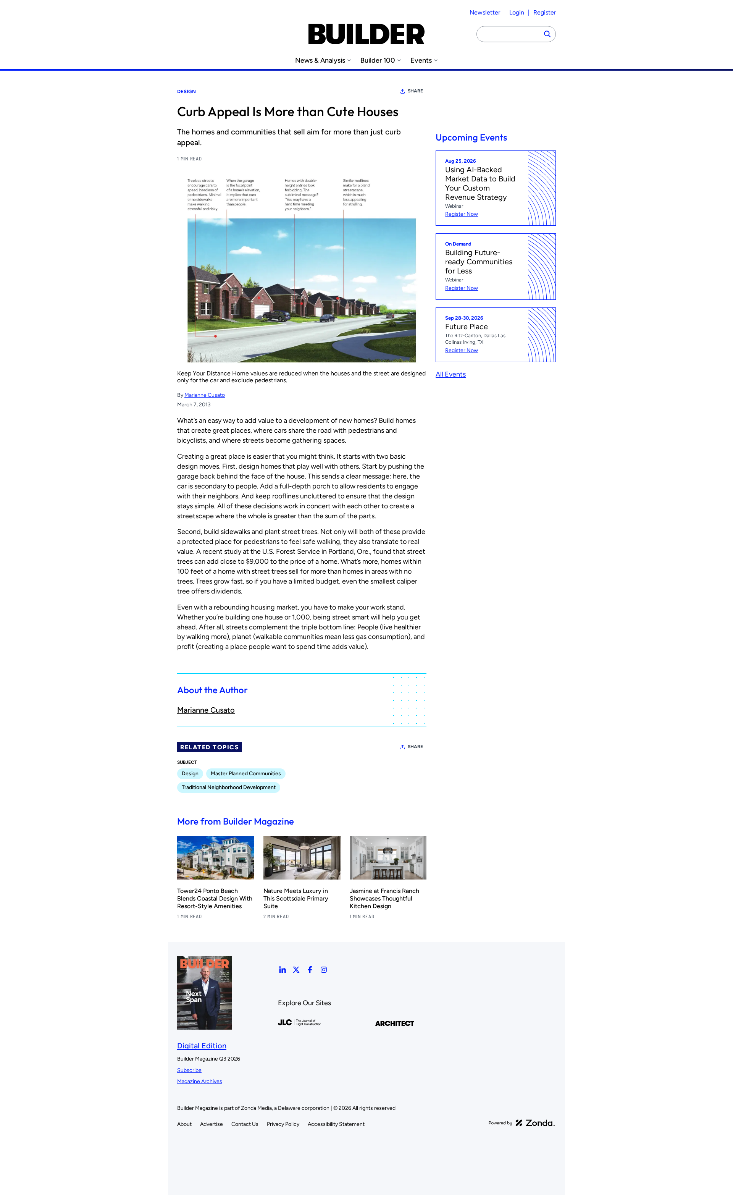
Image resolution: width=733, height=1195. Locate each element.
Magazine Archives (199, 1081)
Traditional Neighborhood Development (229, 787)
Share (415, 91)
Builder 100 (377, 61)
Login (516, 12)
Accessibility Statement (336, 1124)
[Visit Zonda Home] (522, 1123)
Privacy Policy (283, 1124)
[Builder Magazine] (366, 34)
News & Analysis (320, 61)
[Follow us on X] (296, 969)
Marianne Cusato (204, 395)
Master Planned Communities (246, 773)
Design (186, 91)
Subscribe (189, 1070)
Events (421, 61)
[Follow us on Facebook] (310, 969)
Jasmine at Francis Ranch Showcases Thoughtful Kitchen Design (384, 898)
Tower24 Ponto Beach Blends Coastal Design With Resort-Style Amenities (214, 898)
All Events (451, 374)
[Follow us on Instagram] (323, 969)
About (184, 1124)
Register (544, 12)
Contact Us (244, 1124)
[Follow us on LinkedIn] (282, 969)
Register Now (461, 214)
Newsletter (485, 12)
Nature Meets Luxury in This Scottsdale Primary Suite (295, 898)
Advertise (211, 1124)
